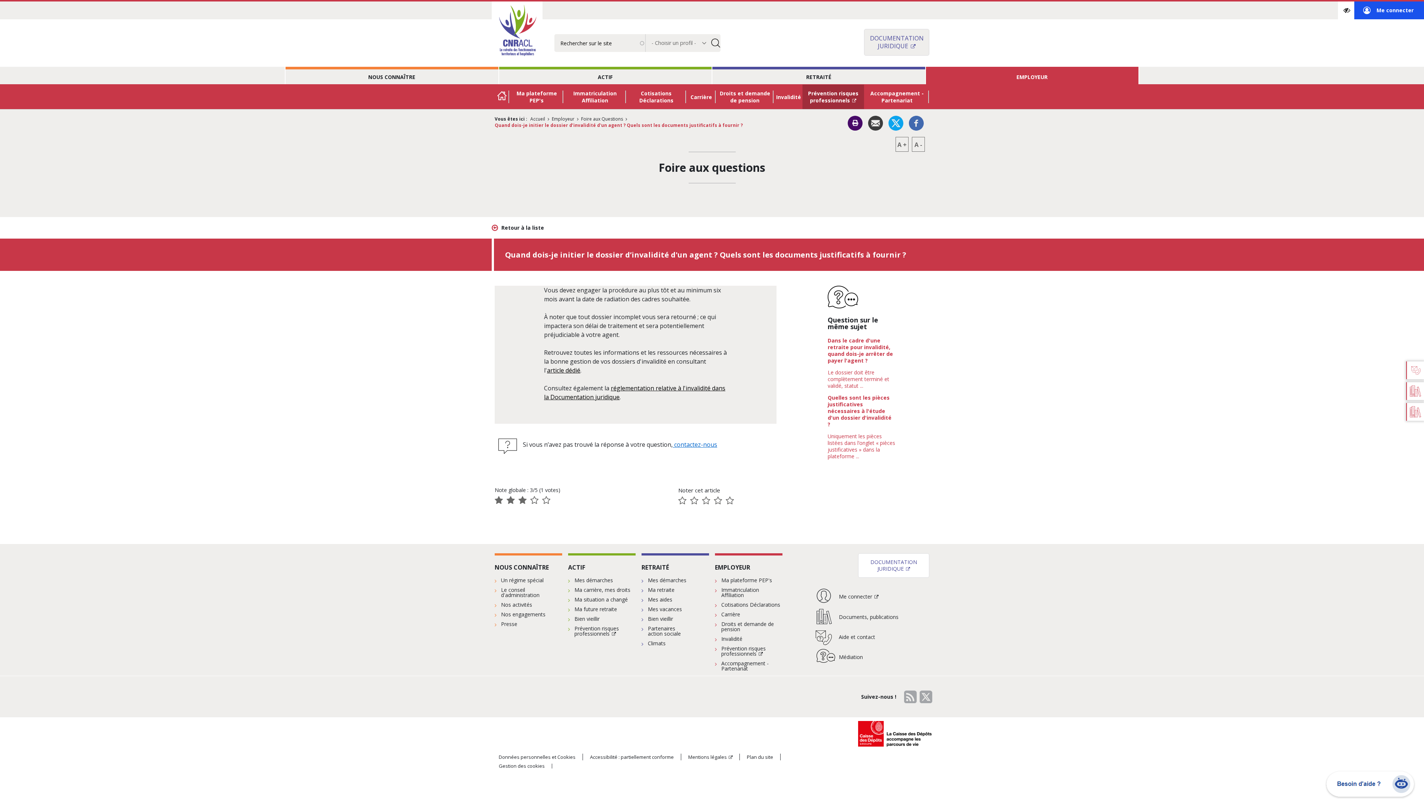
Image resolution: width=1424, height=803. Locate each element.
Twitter (926, 697)
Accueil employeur (502, 97)
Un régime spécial (522, 580)
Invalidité (788, 97)
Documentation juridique (897, 42)
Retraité (818, 77)
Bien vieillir (587, 618)
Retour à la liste (522, 227)
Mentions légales (707, 757)
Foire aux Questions (602, 119)
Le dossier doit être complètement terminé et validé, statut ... (858, 379)
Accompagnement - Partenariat (897, 97)
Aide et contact (857, 636)
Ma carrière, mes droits (602, 589)
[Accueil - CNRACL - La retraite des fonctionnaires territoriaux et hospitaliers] (517, 31)
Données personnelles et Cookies (537, 757)
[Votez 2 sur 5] (694, 500)
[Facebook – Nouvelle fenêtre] (916, 122)
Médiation (851, 657)
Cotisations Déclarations (656, 97)
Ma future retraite (595, 609)
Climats (657, 643)
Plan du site (760, 757)
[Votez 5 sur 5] (730, 500)
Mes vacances (665, 609)
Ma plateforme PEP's (537, 97)
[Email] (875, 122)
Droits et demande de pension (745, 97)
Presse (509, 623)
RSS (910, 697)
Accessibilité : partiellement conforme (632, 757)
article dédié (563, 370)
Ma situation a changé (601, 599)
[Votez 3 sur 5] (706, 500)
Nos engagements (523, 614)
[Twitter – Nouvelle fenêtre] (896, 122)
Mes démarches (593, 580)
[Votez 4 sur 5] (718, 500)
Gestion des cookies (522, 766)
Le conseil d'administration (520, 592)
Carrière (701, 97)
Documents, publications (869, 616)
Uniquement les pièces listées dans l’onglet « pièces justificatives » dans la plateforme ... (861, 446)
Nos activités (516, 604)
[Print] (855, 123)
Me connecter (1388, 13)
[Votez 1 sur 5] (682, 500)
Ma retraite (661, 589)
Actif (605, 77)
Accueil (537, 119)
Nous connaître (391, 77)
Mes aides (660, 599)
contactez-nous (695, 444)
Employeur (1032, 77)
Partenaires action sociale (664, 631)
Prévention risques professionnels (833, 97)
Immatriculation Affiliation (595, 97)
